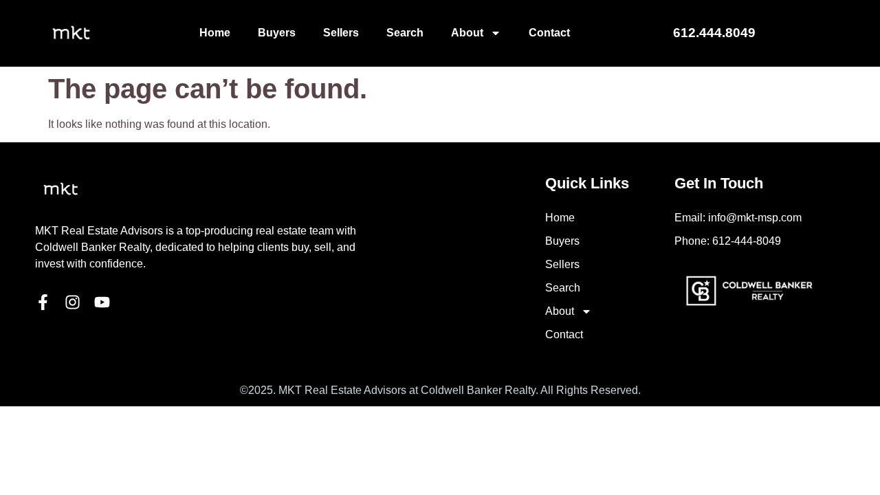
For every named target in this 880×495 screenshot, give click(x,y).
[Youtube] (102, 302)
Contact (549, 32)
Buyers (277, 32)
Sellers (341, 32)
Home (214, 32)
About (467, 32)
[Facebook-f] (43, 302)
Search (405, 32)
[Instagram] (72, 302)
